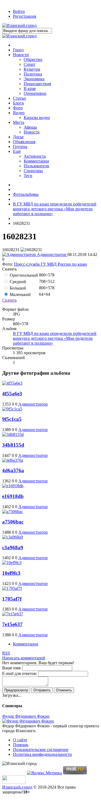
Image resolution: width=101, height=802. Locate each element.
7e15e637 (12, 624)
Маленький (20, 294)
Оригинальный (23, 275)
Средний (17, 281)
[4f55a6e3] (12, 383)
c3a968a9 (12, 547)
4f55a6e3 (12, 393)
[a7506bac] (12, 511)
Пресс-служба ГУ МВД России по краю (50, 264)
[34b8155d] (13, 434)
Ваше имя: (11, 668)
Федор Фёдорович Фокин (26, 716)
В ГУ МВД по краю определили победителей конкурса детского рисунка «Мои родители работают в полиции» (54, 338)
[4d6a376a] (12, 460)
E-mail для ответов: (19, 673)
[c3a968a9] (12, 537)
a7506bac (12, 522)
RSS (6, 653)
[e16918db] (12, 485)
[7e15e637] (12, 614)
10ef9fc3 (11, 573)
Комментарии (25, 644)
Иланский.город (17, 787)
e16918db (13, 496)
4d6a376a (13, 470)
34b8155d (13, 445)
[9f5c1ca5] (12, 409)
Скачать (9, 300)
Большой (17, 288)
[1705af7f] (12, 588)
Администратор (51, 254)
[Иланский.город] (19, 25)
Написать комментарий (23, 658)
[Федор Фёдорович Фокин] (28, 721)
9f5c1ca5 (12, 419)
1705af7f (12, 599)
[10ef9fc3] (12, 562)
